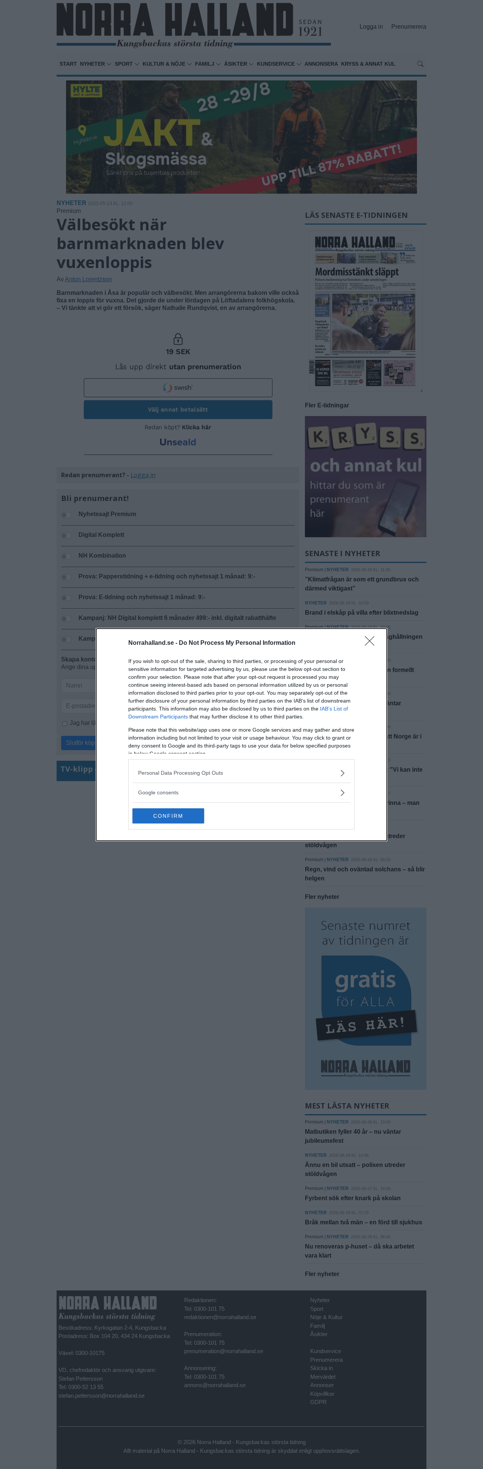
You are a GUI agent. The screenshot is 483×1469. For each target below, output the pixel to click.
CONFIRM (168, 816)
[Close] (372, 643)
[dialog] (241, 735)
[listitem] (241, 773)
